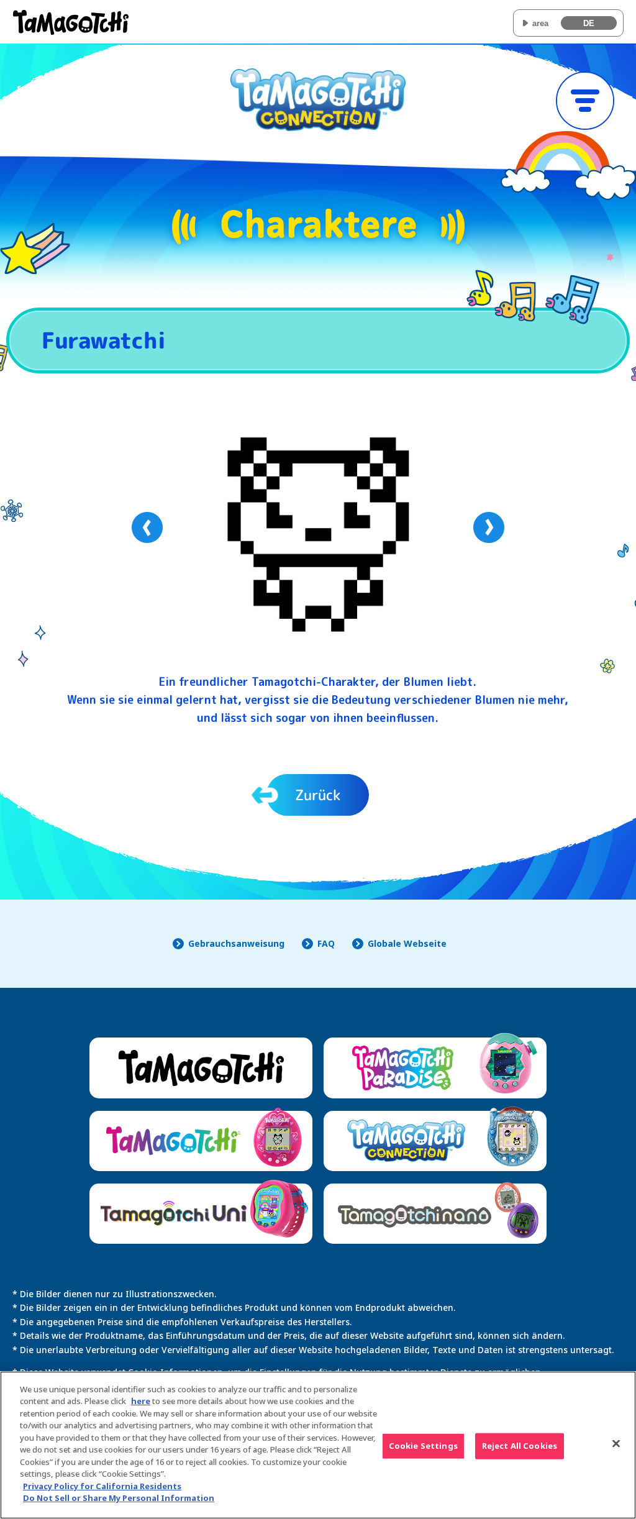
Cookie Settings (423, 1445)
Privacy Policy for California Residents (102, 1486)
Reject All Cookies (519, 1445)
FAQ (326, 943)
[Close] (616, 1443)
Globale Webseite (407, 943)
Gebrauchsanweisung (236, 943)
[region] (318, 1445)
